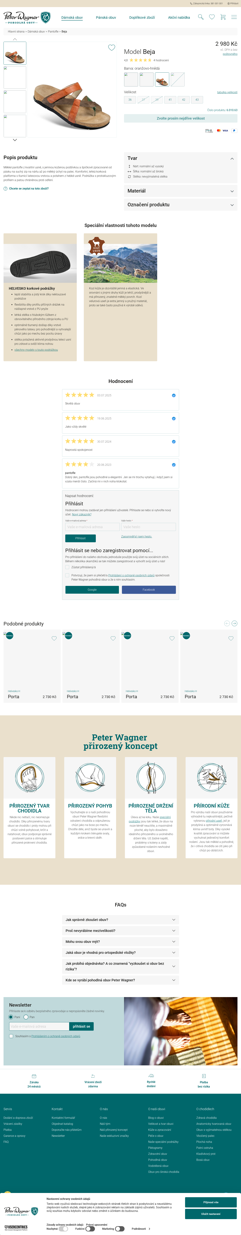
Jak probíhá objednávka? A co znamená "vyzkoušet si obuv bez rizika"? (115, 966)
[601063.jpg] (72, 89)
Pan (32, 1017)
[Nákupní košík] (223, 17)
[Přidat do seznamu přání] (111, 47)
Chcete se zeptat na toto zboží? (29, 188)
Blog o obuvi (156, 1117)
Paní (17, 1017)
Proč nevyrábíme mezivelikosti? (90, 931)
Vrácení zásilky (13, 1123)
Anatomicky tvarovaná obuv (213, 1123)
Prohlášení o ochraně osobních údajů (131, 575)
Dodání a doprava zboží (18, 1117)
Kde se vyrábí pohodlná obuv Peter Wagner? (100, 980)
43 (197, 99)
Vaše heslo (127, 520)
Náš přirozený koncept (114, 1129)
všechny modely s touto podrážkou (36, 349)
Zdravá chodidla (206, 1117)
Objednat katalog (62, 1123)
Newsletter (58, 1136)
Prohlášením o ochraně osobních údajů (55, 1036)
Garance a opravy (14, 1136)
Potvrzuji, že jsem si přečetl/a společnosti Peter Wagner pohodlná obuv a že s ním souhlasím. (120, 577)
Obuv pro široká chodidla (163, 1172)
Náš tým (105, 1123)
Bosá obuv (203, 1160)
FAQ (6, 1142)
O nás (103, 1117)
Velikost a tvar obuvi (160, 1123)
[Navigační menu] (234, 18)
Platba (8, 1129)
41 (170, 99)
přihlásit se (81, 1026)
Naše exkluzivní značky (114, 1136)
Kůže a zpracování (159, 1129)
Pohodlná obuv (157, 1160)
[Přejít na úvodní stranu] (27, 17)
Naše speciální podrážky (163, 1142)
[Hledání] (200, 17)
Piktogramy (155, 1148)
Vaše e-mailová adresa (76, 520)
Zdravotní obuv (157, 1154)
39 (159, 100)
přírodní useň (214, 820)
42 (183, 99)
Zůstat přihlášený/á (83, 567)
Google (92, 589)
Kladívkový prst (205, 1154)
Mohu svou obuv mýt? (83, 941)
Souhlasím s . (48, 1036)
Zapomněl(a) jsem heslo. (136, 536)
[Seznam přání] (212, 17)
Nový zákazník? (81, 514)
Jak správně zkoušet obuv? (87, 920)
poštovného (230, 54)
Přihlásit (80, 538)
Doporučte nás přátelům (67, 1129)
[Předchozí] (15, 39)
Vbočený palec (205, 1136)
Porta (13, 696)
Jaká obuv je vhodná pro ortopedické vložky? (101, 952)
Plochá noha (204, 1142)
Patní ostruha (204, 1148)
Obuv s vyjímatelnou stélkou (213, 1129)
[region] (60, 90)
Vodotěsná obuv (158, 1166)
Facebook (149, 589)
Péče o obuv (155, 1136)
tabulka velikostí (227, 92)
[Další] (15, 139)
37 (145, 100)
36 (130, 99)
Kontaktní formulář (63, 1117)
